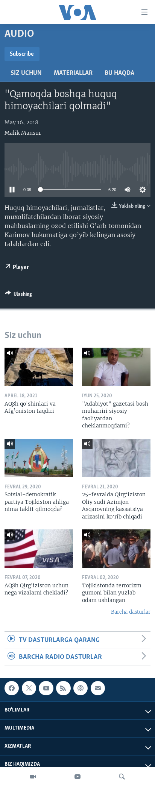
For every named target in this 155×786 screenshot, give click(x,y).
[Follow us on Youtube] (46, 688)
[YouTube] (77, 776)
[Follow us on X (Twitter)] (29, 688)
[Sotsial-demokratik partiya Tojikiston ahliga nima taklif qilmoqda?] (39, 458)
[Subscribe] (98, 688)
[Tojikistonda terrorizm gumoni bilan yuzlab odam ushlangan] (116, 548)
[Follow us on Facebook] (12, 688)
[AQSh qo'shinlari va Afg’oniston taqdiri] (39, 367)
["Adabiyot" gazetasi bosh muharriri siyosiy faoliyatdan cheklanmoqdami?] (116, 367)
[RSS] (63, 688)
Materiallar (73, 73)
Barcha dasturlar (130, 612)
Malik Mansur (23, 132)
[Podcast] (80, 688)
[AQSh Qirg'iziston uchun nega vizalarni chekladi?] (39, 548)
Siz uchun (26, 73)
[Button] (18, 295)
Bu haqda (119, 73)
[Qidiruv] (122, 776)
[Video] (33, 776)
